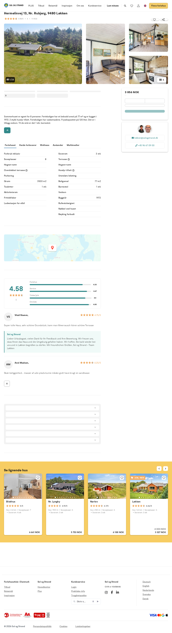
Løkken (136, 501)
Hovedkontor (44, 587)
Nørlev (94, 501)
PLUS (31, 5)
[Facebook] (112, 592)
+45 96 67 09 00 (146, 145)
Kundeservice (94, 5)
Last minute (113, 5)
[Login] (138, 6)
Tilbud (41, 5)
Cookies (63, 626)
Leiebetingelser (82, 626)
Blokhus (10, 501)
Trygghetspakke (79, 595)
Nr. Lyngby (54, 501)
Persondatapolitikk (42, 626)
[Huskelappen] (132, 6)
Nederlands (148, 590)
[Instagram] (106, 592)
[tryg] (40, 617)
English (146, 586)
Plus (40, 591)
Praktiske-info (78, 591)
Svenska (147, 594)
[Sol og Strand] (13, 5)
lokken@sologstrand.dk (146, 137)
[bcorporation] (49, 617)
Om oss (80, 5)
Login (73, 587)
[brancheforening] (13, 617)
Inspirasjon (67, 5)
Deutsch (147, 582)
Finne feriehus (158, 5)
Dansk (145, 598)
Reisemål (53, 5)
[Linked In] (117, 592)
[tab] (13, 497)
